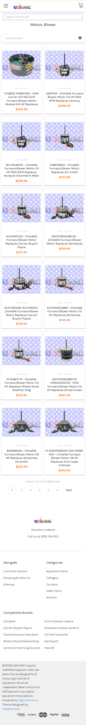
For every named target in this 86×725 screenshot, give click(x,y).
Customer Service (15, 571)
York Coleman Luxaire (58, 621)
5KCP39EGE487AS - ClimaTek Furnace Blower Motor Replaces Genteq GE (64, 240)
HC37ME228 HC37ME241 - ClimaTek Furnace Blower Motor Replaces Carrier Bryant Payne (21, 313)
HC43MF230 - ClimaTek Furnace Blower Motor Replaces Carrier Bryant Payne (21, 242)
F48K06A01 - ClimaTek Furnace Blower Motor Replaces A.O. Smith (64, 168)
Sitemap (9, 584)
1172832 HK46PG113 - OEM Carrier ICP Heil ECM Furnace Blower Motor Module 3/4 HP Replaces (22, 99)
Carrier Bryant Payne (17, 628)
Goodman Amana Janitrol (61, 628)
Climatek (9, 621)
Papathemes (11, 709)
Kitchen (51, 597)
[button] (80, 38)
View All (49, 648)
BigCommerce (27, 700)
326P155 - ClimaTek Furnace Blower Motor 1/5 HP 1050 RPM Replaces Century (64, 97)
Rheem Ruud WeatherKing (21, 641)
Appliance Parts (57, 571)
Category (52, 578)
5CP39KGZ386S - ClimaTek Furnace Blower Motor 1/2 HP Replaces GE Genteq (64, 311)
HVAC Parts (54, 591)
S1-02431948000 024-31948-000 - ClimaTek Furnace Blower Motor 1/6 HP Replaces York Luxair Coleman (65, 458)
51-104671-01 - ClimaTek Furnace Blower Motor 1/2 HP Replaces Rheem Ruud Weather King (21, 385)
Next (69, 490)
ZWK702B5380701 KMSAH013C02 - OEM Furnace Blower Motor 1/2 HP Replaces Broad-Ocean (64, 385)
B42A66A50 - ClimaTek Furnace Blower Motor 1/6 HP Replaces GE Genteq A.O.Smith (21, 456)
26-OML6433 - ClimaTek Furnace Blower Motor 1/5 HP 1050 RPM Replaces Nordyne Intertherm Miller (21, 170)
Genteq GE (51, 641)
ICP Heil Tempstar (56, 634)
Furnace (52, 584)
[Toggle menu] (5, 5)
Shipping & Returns (16, 578)
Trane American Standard (20, 634)
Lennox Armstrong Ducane (21, 648)
